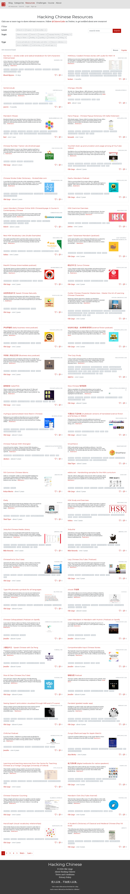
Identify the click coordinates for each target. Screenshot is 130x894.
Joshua (70, 226)
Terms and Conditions (65, 874)
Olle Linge (6, 165)
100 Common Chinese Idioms (15, 472)
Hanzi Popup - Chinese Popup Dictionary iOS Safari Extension (93, 116)
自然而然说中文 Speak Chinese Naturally (20, 293)
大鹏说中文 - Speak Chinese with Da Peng (20, 647)
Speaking (43, 37)
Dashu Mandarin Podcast (78, 178)
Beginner (30, 30)
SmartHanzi (73, 444)
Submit (21, 6)
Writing (62, 37)
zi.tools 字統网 (73, 590)
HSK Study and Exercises (78, 500)
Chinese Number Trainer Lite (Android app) (21, 146)
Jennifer (6, 639)
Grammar (43, 34)
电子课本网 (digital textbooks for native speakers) (88, 763)
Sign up (33, 6)
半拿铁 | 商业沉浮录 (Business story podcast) (21, 355)
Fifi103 (5, 227)
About (58, 3)
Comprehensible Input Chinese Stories (84, 647)
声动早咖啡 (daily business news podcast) (20, 328)
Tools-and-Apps (50, 45)
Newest (115, 50)
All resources (12, 6)
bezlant (70, 79)
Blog (10, 3)
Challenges (41, 3)
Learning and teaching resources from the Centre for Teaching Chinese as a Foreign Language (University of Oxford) (30, 764)
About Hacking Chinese (65, 872)
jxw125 (6, 107)
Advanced (20, 30)
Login (28, 6)
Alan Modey (72, 755)
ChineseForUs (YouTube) (13, 559)
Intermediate (41, 30)
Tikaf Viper (71, 463)
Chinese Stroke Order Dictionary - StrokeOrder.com (25, 178)
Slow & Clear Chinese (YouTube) (16, 675)
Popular (124, 50)
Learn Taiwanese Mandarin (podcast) (83, 236)
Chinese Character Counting (15, 796)
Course (51, 3)
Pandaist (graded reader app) (80, 703)
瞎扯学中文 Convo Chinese (78, 265)
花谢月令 (70, 377)
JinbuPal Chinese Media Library (16, 529)
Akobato (6, 459)
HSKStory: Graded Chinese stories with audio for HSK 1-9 (91, 56)
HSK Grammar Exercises (78, 208)
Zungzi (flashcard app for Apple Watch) (84, 733)
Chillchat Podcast (10, 733)
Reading (34, 37)
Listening (67, 34)
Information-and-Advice (41, 42)
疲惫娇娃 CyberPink (11, 386)
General (34, 34)
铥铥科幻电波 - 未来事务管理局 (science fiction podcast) (90, 328)
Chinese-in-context (22, 34)
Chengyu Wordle (75, 88)
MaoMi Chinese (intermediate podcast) (19, 265)
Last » (29, 853)
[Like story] (55, 75)
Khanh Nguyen (8, 75)
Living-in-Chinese (22, 37)
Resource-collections (59, 42)
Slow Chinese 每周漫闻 (77, 386)
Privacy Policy (65, 877)
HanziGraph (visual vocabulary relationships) (22, 823)
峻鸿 (69, 103)
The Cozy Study (74, 355)
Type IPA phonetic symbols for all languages (22, 590)
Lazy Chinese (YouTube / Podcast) (82, 559)
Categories (19, 3)
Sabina (5, 255)
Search (117, 31)
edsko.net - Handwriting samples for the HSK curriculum (92, 472)
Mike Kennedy (8, 551)
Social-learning (37, 45)
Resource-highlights (23, 45)
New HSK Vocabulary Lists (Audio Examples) (22, 236)
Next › (22, 853)
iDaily (5, 500)
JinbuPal (71, 529)
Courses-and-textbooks (24, 42)
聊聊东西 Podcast (75, 675)
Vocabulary (53, 37)
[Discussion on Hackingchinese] (60, 75)
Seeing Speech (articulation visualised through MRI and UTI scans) (31, 703)
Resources (30, 3)
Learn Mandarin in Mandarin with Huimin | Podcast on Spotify (94, 620)
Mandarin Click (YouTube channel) (82, 796)
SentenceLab (9, 88)
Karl (4, 137)
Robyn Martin (8, 491)
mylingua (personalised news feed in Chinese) (22, 414)
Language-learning (55, 34)
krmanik (71, 137)
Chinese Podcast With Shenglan (17, 444)
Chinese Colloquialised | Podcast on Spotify (21, 620)
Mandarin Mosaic (10, 116)
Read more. (14, 65)
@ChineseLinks (58, 21)
